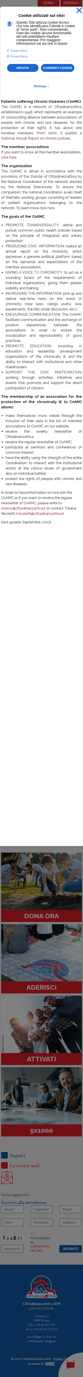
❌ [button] (79, 10)
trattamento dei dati (40, 1248)
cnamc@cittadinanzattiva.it (23, 508)
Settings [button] (41, 86)
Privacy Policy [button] (19, 56)
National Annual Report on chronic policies (35, 138)
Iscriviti (70, 1249)
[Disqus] (41, 661)
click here (8, 157)
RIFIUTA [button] (23, 68)
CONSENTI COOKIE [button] (57, 68)
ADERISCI (71, 3)
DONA (48, 3)
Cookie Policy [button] (19, 50)
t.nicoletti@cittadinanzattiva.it (40, 514)
